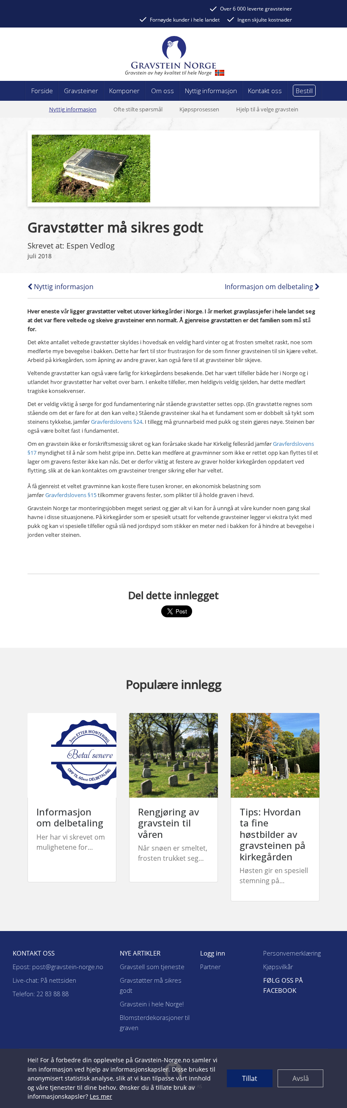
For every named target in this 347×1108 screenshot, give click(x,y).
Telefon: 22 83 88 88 (41, 994)
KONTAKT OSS (34, 953)
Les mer (101, 1096)
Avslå (300, 1078)
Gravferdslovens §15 (70, 495)
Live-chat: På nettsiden (44, 980)
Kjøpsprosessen (199, 109)
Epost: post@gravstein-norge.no (58, 967)
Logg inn (212, 953)
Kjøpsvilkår (278, 967)
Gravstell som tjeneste (152, 967)
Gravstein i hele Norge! (152, 1004)
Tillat (249, 1078)
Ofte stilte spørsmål (137, 109)
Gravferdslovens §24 (116, 422)
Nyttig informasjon (72, 109)
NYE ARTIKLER (140, 953)
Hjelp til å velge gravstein (267, 109)
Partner (210, 967)
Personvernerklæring (292, 953)
